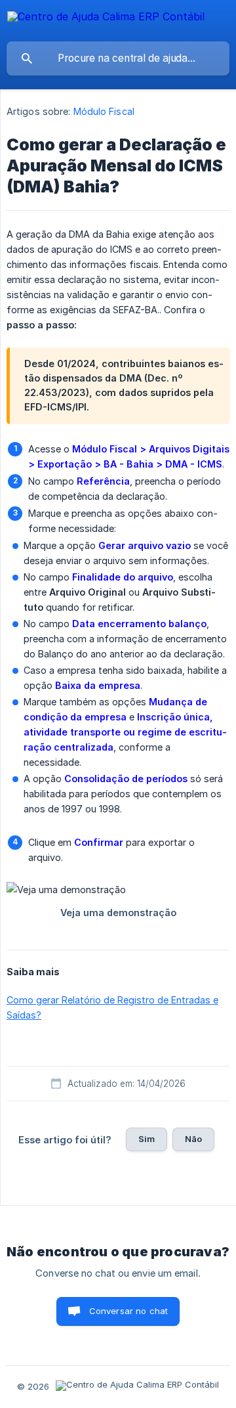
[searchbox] (118, 58)
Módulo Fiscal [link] (103, 111)
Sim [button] (146, 1138)
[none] (106, 19)
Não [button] (193, 1138)
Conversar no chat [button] (128, 1311)
